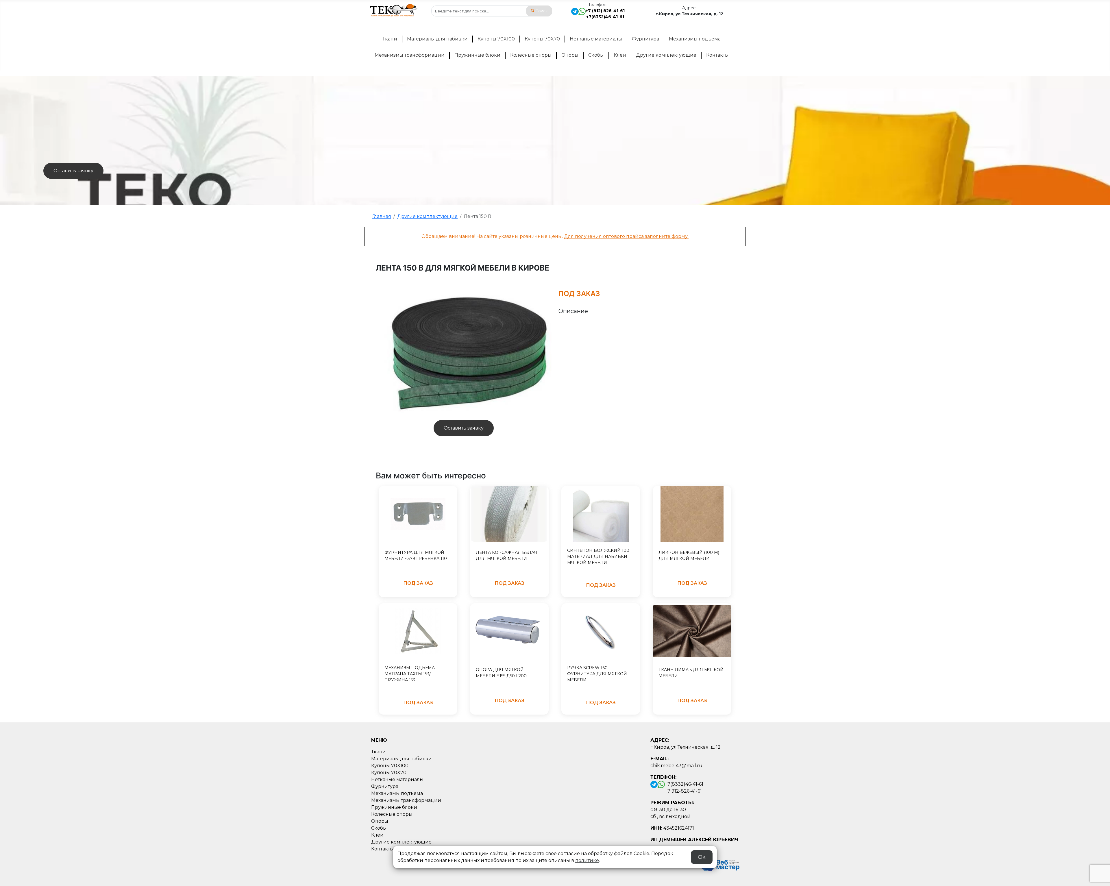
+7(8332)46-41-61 (605, 16)
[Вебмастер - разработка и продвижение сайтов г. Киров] (718, 864)
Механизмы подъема (695, 39)
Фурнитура (645, 39)
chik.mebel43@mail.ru (676, 765)
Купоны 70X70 (542, 39)
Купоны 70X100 (496, 39)
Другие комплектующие (666, 55)
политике (587, 860)
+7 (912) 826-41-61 (605, 10)
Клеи (620, 55)
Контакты (717, 55)
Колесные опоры (531, 55)
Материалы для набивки (437, 39)
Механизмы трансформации (410, 55)
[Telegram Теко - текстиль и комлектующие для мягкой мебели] (574, 14)
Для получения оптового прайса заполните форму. (626, 236)
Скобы (596, 55)
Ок (702, 856)
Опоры (569, 55)
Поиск (541, 11)
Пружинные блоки (477, 55)
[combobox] (491, 10)
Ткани (389, 39)
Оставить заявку (73, 170)
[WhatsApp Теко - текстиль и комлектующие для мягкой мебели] (582, 14)
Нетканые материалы (596, 39)
